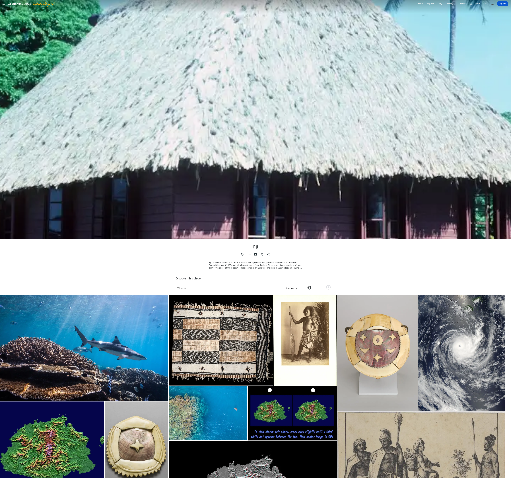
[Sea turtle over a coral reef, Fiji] (208, 413)
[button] (4, 4)
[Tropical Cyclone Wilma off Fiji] (461, 353)
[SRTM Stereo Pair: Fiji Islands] (292, 413)
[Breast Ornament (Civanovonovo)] (377, 353)
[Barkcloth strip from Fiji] (221, 340)
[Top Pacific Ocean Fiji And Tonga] (305, 340)
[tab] (309, 288)
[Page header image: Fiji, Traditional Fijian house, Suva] (255, 119)
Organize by (291, 288)
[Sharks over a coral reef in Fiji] (84, 348)
